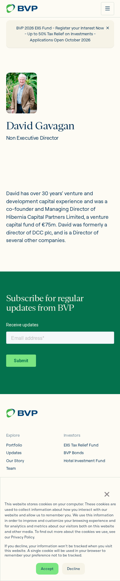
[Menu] (107, 8)
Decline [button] (73, 568)
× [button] (106, 493)
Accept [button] (47, 568)
